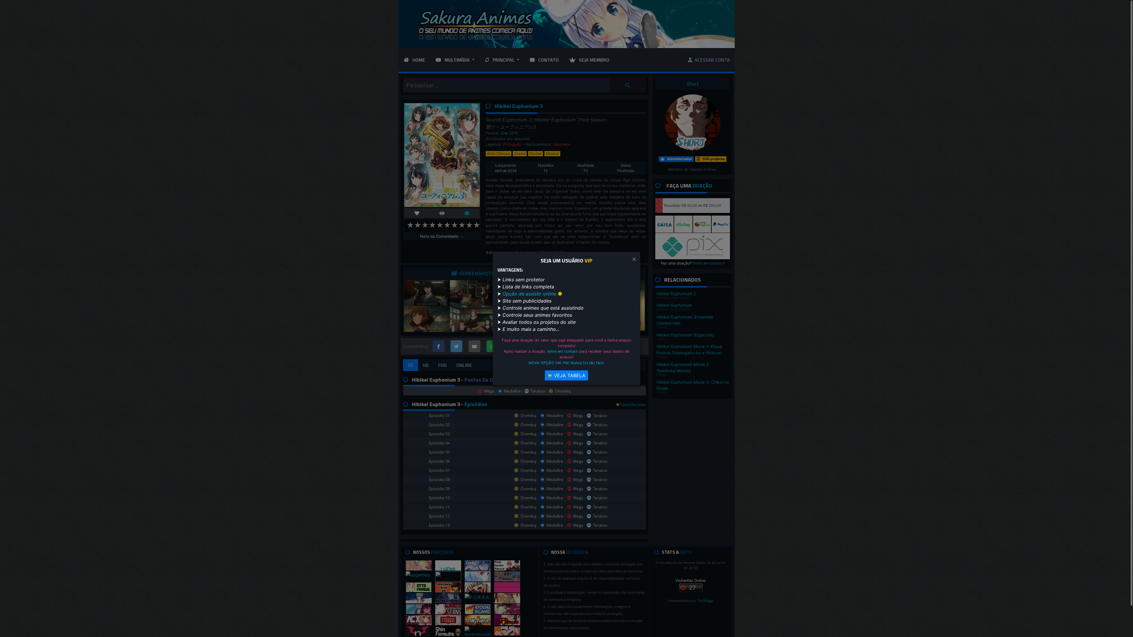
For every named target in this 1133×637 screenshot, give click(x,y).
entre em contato (562, 351)
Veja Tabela (568, 375)
